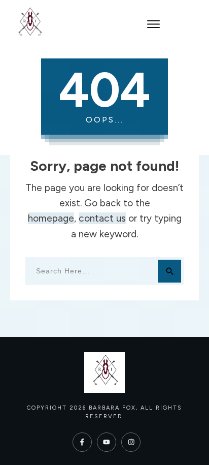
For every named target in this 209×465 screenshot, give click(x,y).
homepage (51, 218)
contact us (102, 218)
